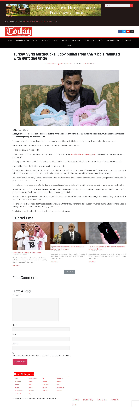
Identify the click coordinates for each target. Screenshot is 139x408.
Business (65, 40)
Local (58, 384)
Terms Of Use (101, 400)
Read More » (16, 265)
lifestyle (17, 387)
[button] (69, 272)
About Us (76, 400)
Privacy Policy (88, 400)
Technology (89, 40)
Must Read (46, 384)
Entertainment (112, 40)
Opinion (17, 384)
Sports (56, 40)
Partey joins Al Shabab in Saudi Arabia (27, 253)
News (29, 384)
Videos (69, 45)
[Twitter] (124, 31)
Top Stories (45, 40)
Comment (17, 295)
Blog (29, 394)
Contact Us (114, 400)
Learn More (9, 17)
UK (43, 378)
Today (10, 40)
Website (16, 344)
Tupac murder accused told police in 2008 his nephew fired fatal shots (67, 248)
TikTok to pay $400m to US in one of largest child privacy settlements (107, 248)
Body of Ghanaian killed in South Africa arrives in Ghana (36, 21)
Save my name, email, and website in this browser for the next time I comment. (41, 356)
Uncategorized (32, 378)
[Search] (131, 5)
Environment (60, 387)
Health (100, 40)
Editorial (76, 40)
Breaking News (22, 40)
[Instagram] (132, 31)
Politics (59, 381)
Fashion (45, 387)
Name (15, 325)
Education (126, 40)
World (35, 40)
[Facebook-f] (120, 31)
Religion (45, 381)
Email (14, 334)
